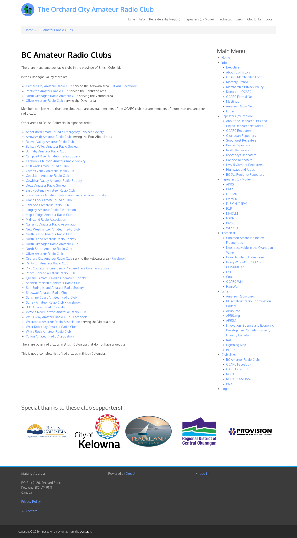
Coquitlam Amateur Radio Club (47, 175)
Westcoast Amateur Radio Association (53, 322)
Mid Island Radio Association (46, 219)
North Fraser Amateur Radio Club (49, 234)
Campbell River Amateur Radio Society (53, 156)
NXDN (230, 218)
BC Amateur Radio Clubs (55, 30)
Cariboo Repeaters (239, 160)
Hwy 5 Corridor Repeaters (244, 165)
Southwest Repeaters (241, 140)
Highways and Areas (240, 169)
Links (239, 19)
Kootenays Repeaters (241, 155)
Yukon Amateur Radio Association (50, 336)
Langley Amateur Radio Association (51, 210)
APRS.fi (231, 320)
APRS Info (233, 311)
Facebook (118, 258)
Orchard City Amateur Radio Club (49, 86)
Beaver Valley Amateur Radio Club (50, 142)
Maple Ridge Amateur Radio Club (49, 215)
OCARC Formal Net (239, 97)
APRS (230, 184)
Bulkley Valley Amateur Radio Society (52, 146)
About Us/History (238, 72)
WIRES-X (232, 228)
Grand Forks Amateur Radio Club (49, 200)
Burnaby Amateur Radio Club (46, 151)
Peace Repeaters (238, 145)
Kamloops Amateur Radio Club (47, 205)
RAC (229, 340)
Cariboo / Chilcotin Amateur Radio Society (55, 161)
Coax (229, 277)
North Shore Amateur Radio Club (49, 249)
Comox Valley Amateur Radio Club (50, 171)
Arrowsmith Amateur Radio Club (48, 137)
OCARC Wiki (234, 281)
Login (270, 19)
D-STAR (231, 194)
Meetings (232, 101)
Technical (225, 19)
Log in (204, 473)
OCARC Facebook (124, 86)
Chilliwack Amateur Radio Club (47, 166)
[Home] (27, 13)
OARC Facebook (237, 369)
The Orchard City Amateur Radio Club (96, 9)
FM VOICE (232, 199)
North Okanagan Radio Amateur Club (52, 96)
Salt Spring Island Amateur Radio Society (55, 287)
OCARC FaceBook (238, 364)
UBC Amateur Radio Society (45, 307)
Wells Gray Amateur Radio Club (48, 317)
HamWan (232, 286)
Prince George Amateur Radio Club (50, 273)
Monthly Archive (237, 82)
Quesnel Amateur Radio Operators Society (56, 278)
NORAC (231, 374)
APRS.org (233, 315)
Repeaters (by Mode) (199, 19)
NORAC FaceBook (238, 379)
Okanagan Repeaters (241, 135)
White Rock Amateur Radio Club (48, 331)
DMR (229, 189)
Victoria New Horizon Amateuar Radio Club (56, 312)
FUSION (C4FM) (236, 204)
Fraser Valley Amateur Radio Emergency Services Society (66, 195)
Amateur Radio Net (239, 106)
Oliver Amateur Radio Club (44, 100)
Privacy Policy (31, 501)
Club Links (254, 19)
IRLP (229, 208)
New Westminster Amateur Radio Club (53, 229)
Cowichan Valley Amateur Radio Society (54, 180)
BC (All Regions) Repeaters (245, 174)
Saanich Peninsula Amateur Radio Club (53, 283)
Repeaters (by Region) (164, 19)
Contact (31, 511)
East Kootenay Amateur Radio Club (50, 190)
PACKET (231, 223)
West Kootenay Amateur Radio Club (51, 327)
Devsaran (85, 531)
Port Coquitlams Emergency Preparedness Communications (68, 268)
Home (131, 19)
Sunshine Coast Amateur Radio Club (51, 297)
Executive (232, 67)
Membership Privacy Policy (245, 87)
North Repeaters (237, 150)
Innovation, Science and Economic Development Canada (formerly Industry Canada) (250, 330)
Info (142, 19)
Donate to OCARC (239, 92)
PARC (230, 384)
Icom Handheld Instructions (245, 257)
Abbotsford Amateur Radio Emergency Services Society (65, 132)
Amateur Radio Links (240, 296)
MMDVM (232, 213)
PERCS (230, 350)
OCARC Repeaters (239, 130)
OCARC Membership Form (244, 77)
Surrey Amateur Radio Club (45, 302)
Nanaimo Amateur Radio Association (51, 224)
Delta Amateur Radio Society (46, 185)
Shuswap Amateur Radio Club (47, 292)
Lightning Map (236, 345)
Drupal (130, 473)
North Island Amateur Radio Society (51, 239)
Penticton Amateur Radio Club (47, 91)
